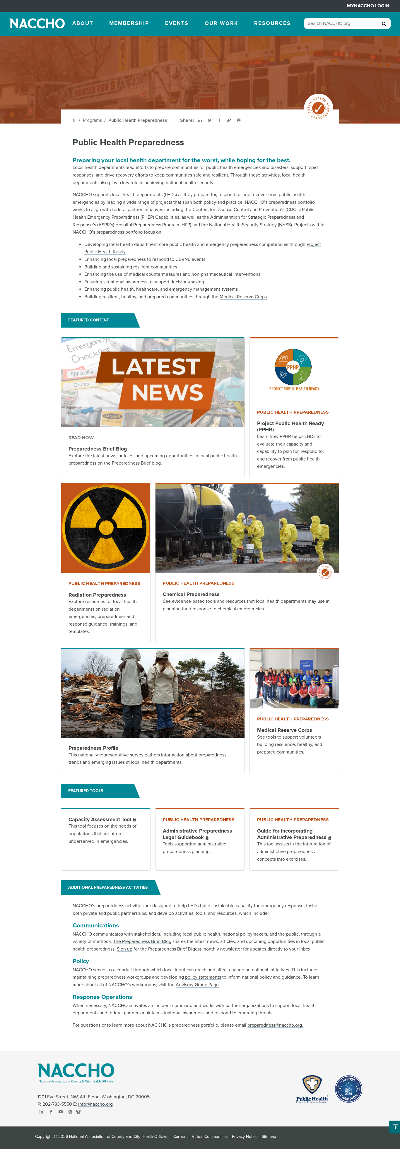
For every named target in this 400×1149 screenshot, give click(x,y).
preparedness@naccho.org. (275, 1025)
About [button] (82, 23)
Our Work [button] (221, 23)
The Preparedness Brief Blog (142, 941)
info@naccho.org (95, 1104)
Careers (180, 1137)
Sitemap (269, 1137)
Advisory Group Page (197, 985)
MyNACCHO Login (368, 6)
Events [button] (177, 23)
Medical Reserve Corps (243, 297)
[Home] (74, 120)
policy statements (203, 977)
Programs (92, 120)
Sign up (124, 949)
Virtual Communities (210, 1137)
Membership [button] (129, 23)
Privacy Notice (245, 1137)
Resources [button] (272, 23)
